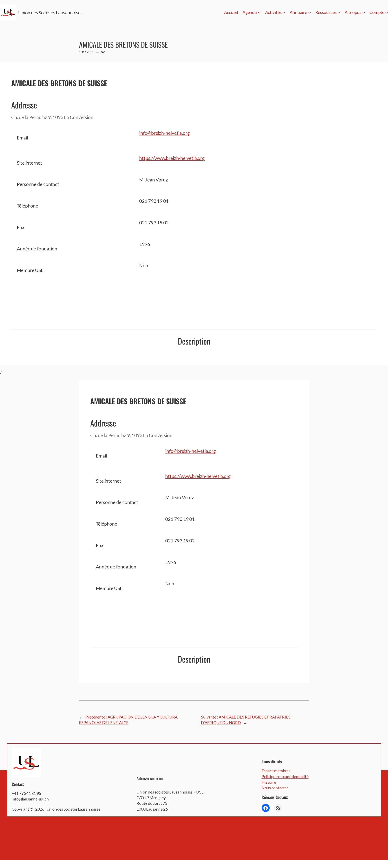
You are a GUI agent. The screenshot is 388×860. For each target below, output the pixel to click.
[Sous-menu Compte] (386, 12)
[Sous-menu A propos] (363, 12)
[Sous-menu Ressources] (338, 12)
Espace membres (276, 770)
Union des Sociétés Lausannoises (50, 12)
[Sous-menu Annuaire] (309, 12)
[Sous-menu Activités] (283, 12)
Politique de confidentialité (285, 776)
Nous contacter (275, 787)
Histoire (269, 782)
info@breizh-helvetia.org (164, 133)
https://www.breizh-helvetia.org (172, 158)
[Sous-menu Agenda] (259, 12)
